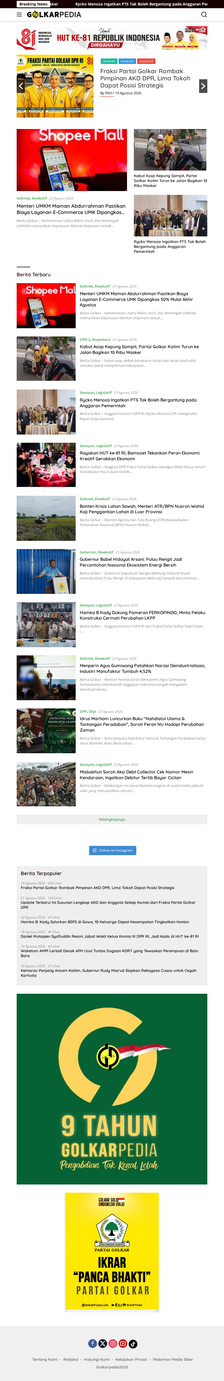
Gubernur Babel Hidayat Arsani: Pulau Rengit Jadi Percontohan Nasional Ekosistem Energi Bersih (131, 562)
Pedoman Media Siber (173, 1359)
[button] (21, 86)
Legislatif (146, 61)
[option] (112, 86)
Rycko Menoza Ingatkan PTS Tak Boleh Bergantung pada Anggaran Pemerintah (111, 4)
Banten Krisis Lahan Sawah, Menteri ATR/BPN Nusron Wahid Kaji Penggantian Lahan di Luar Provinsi (142, 509)
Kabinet (23, 198)
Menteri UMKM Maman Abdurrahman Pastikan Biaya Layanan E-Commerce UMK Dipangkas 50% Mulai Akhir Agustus (71, 212)
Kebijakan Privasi (131, 1359)
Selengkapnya (112, 819)
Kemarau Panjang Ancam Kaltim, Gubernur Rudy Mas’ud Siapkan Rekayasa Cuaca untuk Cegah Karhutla (108, 973)
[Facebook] (92, 1344)
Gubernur (88, 552)
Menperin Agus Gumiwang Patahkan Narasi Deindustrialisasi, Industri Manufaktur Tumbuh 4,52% (142, 668)
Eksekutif (39, 198)
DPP (83, 711)
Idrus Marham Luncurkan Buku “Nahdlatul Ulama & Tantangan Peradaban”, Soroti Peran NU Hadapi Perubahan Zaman (142, 724)
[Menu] (20, 14)
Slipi (92, 711)
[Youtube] (123, 1344)
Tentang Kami (44, 1359)
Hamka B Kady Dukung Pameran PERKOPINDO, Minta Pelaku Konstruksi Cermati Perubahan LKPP (142, 615)
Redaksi (70, 1359)
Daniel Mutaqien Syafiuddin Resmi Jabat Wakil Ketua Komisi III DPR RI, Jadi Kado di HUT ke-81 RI (110, 936)
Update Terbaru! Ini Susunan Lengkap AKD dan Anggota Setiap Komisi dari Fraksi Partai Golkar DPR (108, 905)
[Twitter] (102, 1344)
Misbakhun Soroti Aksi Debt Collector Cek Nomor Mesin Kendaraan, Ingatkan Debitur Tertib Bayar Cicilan (136, 774)
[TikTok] (133, 1344)
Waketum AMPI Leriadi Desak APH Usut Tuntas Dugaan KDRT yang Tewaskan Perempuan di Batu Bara (109, 953)
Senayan (109, 61)
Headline (127, 61)
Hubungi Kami (97, 1359)
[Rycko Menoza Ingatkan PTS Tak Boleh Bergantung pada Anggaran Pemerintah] (170, 215)
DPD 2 (85, 339)
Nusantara (101, 339)
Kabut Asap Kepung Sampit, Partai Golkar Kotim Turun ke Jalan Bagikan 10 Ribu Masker (170, 180)
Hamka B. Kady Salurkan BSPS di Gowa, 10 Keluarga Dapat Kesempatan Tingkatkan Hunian (105, 921)
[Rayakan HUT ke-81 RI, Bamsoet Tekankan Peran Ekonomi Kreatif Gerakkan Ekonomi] (46, 465)
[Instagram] (112, 1344)
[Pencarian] (204, 14)
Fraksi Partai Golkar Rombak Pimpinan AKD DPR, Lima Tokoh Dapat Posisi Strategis (145, 78)
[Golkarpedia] (53, 14)
